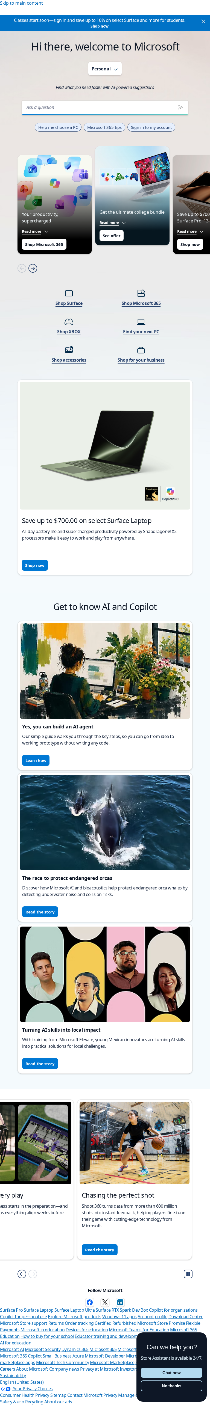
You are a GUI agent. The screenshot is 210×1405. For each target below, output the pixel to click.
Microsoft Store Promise (161, 1323)
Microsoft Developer (105, 1356)
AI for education (15, 1343)
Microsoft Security (42, 1349)
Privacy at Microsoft (99, 1369)
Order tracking (79, 1323)
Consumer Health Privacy (24, 1395)
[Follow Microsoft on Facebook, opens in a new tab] (89, 1302)
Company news (64, 1369)
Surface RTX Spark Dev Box (122, 1310)
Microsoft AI (12, 1349)
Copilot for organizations (173, 1310)
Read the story (40, 912)
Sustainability (13, 1376)
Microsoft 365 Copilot (21, 1356)
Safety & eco (12, 1402)
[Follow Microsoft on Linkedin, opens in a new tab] (120, 1302)
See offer (111, 235)
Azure (78, 1356)
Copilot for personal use (23, 1317)
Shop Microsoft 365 (44, 244)
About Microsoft (32, 1369)
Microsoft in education (43, 1330)
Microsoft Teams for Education (139, 1330)
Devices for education (87, 1330)
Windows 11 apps (119, 1317)
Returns (56, 1323)
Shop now (99, 26)
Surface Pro (11, 1310)
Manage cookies (134, 1395)
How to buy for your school (47, 1336)
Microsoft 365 (102, 1349)
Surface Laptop (38, 1310)
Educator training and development (109, 1336)
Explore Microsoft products (74, 1317)
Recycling (34, 1402)
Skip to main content (21, 3)
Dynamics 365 (75, 1349)
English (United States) (22, 1382)
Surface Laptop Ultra (74, 1310)
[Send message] (181, 107)
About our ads (58, 1402)
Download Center (185, 1317)
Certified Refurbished (115, 1323)
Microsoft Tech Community (62, 1362)
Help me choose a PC (58, 127)
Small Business (57, 1356)
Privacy (110, 1395)
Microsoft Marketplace (112, 1362)
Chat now (171, 1372)
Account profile (152, 1317)
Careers (7, 1369)
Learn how (35, 760)
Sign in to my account (151, 127)
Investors (129, 1369)
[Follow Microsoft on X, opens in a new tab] (105, 1302)
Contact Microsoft (85, 1395)
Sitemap (58, 1395)
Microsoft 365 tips (104, 127)
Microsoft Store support (23, 1323)
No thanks (171, 1385)
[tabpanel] (105, 334)
